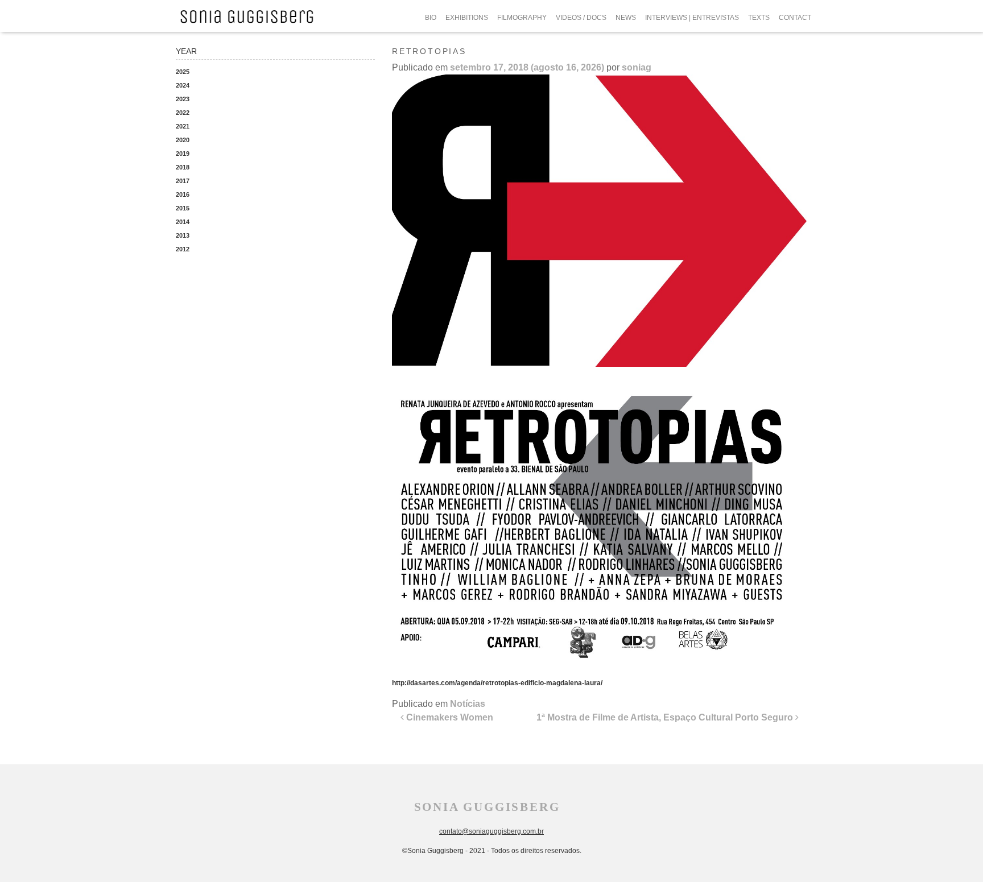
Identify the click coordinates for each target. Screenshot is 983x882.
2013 (182, 235)
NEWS (626, 18)
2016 (182, 194)
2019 (182, 153)
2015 (182, 208)
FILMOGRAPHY (522, 18)
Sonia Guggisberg (487, 807)
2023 (182, 99)
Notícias (467, 704)
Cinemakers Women (448, 717)
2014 (182, 221)
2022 (182, 112)
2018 (182, 167)
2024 (182, 85)
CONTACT (795, 18)
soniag (636, 67)
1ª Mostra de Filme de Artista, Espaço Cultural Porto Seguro (665, 717)
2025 (182, 71)
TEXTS (759, 18)
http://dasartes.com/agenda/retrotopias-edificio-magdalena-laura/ (497, 683)
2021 (182, 126)
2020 (182, 139)
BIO (430, 18)
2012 (182, 249)
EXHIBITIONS (466, 18)
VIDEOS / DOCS (581, 18)
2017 (182, 180)
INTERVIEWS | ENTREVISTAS (692, 18)
